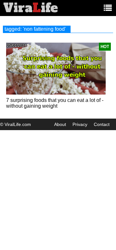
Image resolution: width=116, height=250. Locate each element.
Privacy (79, 124)
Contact (102, 124)
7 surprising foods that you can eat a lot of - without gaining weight (54, 103)
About (60, 124)
